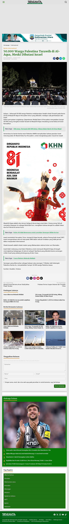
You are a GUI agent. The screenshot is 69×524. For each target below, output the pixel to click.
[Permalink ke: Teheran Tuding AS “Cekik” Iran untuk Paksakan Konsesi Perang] (55, 338)
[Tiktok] (41, 278)
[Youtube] (38, 278)
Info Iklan (48, 520)
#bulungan (7, 489)
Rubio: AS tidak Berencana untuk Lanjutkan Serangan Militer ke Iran (17, 300)
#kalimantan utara (10, 482)
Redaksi (41, 520)
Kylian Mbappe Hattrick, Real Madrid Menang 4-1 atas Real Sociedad (27, 453)
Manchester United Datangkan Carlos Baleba (20, 457)
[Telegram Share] (60, 58)
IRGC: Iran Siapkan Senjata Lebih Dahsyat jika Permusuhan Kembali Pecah (34, 347)
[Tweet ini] (57, 58)
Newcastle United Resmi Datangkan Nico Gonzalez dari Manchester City (28, 450)
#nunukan (7, 485)
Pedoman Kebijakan (23, 521)
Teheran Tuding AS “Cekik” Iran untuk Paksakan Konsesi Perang (55, 347)
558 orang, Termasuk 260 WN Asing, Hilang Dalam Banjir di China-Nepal (48, 295)
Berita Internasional (10, 48)
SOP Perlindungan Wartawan (40, 521)
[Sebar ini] (54, 58)
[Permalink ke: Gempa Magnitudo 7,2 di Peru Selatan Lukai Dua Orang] (13, 338)
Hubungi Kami (57, 520)
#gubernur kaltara (9, 496)
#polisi (6, 503)
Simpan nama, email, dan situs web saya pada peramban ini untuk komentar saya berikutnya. (32, 382)
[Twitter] (31, 278)
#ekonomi (7, 506)
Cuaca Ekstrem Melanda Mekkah (13, 294)
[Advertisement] (34, 19)
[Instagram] (34, 278)
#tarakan (7, 478)
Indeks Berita (33, 520)
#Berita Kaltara (9, 475)
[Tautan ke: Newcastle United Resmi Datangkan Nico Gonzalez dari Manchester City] (34, 425)
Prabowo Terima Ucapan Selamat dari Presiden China (51, 284)
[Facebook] (27, 278)
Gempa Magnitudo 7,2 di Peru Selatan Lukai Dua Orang (50, 300)
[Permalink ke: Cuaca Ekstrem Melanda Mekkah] (13, 317)
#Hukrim (7, 492)
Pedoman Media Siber (8, 521)
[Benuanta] (34, 2)
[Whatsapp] (63, 58)
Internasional (7, 59)
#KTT (5, 499)
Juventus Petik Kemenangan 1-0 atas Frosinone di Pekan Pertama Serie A (28, 464)
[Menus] (3, 2)
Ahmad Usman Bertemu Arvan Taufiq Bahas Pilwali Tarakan (16, 284)
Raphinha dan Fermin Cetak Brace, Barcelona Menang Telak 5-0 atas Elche (29, 460)
